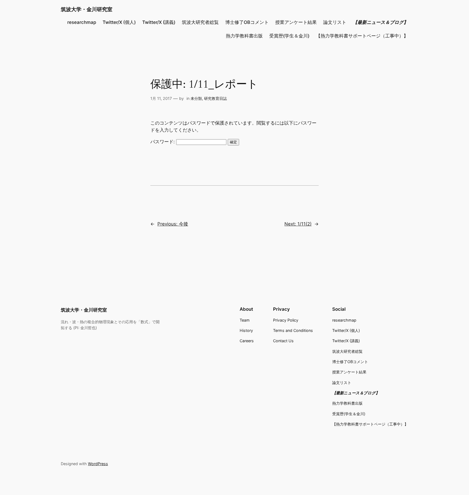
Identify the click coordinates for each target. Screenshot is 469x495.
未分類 (196, 98)
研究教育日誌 (215, 98)
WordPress (98, 463)
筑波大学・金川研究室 (86, 9)
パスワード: (163, 141)
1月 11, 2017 (161, 98)
